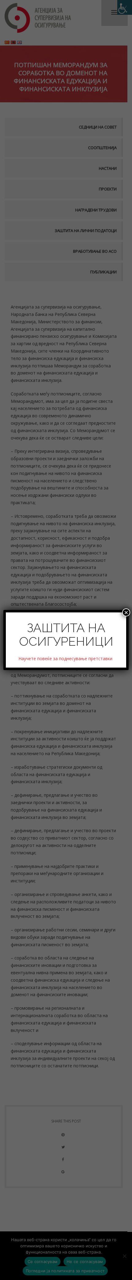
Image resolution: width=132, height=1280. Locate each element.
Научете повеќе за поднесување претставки (66, 658)
